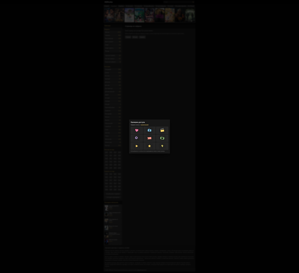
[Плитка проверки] (137, 130)
